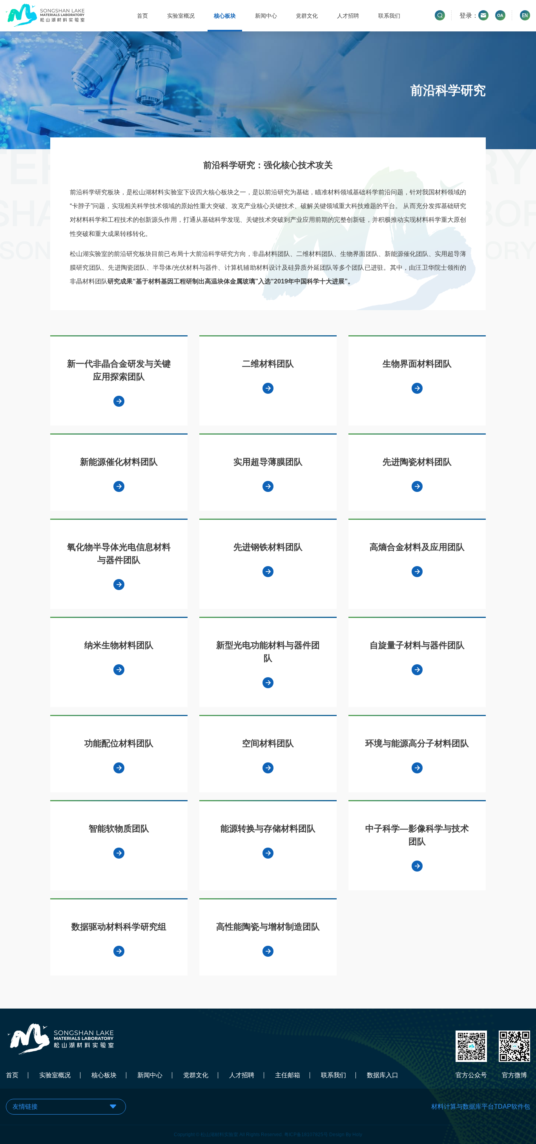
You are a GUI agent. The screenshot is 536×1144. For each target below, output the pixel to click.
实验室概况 (181, 16)
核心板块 (225, 16)
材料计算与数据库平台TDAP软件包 (480, 1106)
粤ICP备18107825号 (306, 1134)
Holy (357, 1134)
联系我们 (389, 16)
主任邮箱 (287, 1075)
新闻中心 (266, 16)
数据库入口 (382, 1075)
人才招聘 (348, 16)
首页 (142, 16)
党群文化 (307, 16)
